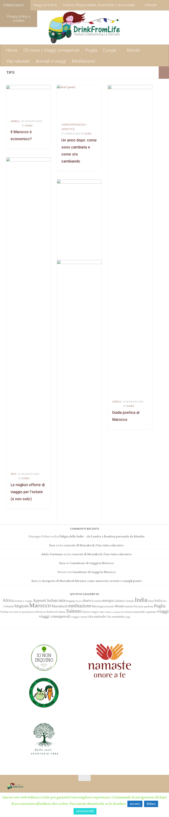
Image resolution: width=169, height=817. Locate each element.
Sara (29, 125)
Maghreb (21, 606)
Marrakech (60, 606)
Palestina (138, 606)
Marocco (40, 605)
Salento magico (91, 611)
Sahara (62, 611)
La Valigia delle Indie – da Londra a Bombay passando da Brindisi (99, 536)
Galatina (118, 600)
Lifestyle (150, 5)
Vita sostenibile (115, 616)
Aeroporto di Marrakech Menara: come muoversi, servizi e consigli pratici (92, 581)
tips (102, 611)
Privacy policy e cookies (18, 18)
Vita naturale (18, 61)
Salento (74, 611)
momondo (109, 606)
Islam (151, 600)
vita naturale (96, 616)
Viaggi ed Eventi (45, 5)
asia (62, 600)
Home (12, 50)
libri (165, 601)
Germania (129, 600)
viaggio (75, 616)
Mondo (133, 50)
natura (129, 606)
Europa (109, 50)
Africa (15, 121)
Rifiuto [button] (151, 804)
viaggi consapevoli (54, 616)
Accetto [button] (135, 804)
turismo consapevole (114, 612)
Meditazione (83, 61)
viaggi (163, 611)
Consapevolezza (73, 125)
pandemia (148, 606)
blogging (70, 600)
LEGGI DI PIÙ (85, 811)
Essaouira (96, 600)
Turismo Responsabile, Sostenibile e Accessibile (99, 5)
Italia (158, 601)
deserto (78, 601)
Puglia (91, 50)
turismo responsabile (135, 611)
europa (107, 600)
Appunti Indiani (45, 600)
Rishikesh (52, 611)
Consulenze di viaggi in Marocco (91, 563)
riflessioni (40, 611)
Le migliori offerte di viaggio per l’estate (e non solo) (28, 492)
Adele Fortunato (52, 554)
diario (87, 600)
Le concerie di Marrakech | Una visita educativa (92, 545)
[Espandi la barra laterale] (164, 72)
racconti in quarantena (21, 611)
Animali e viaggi (51, 61)
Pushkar (4, 611)
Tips (13, 474)
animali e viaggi (23, 600)
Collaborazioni (13, 5)
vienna (83, 616)
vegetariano (151, 611)
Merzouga (97, 606)
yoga (127, 616)
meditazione (79, 605)
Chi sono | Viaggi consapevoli (51, 50)
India (141, 599)
